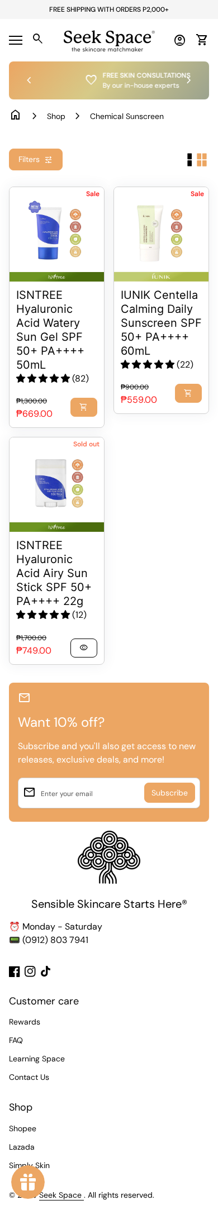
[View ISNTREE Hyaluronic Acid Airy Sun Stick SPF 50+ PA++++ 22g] (57, 484)
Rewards (24, 1022)
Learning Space (37, 1059)
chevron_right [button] (189, 80)
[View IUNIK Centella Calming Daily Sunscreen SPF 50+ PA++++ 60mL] (161, 234)
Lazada (22, 1147)
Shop (56, 116)
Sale (92, 193)
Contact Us (29, 1077)
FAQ (16, 1040)
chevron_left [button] (29, 80)
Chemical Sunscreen (127, 116)
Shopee (22, 1128)
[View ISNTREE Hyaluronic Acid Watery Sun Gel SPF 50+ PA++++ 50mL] (57, 234)
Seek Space (61, 1195)
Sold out (86, 444)
